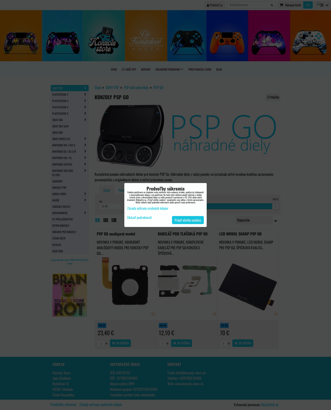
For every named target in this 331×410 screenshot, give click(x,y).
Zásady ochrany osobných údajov (147, 208)
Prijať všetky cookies (188, 220)
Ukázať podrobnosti (139, 217)
